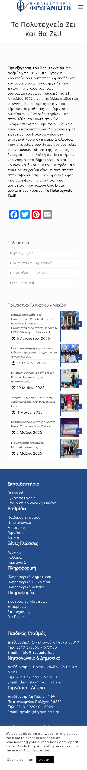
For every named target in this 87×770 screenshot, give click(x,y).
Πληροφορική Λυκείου (26, 586)
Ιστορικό (15, 492)
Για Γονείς (16, 616)
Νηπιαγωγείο (19, 522)
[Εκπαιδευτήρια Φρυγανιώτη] (43, 7)
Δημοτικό (16, 527)
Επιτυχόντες (19, 611)
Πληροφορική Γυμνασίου (29, 581)
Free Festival (22, 282)
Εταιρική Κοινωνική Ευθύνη (32, 502)
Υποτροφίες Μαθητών (28, 601)
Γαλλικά (15, 557)
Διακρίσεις (17, 606)
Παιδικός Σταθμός (24, 517)
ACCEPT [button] (45, 759)
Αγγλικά (14, 552)
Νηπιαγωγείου (22, 252)
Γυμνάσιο (16, 532)
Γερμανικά (17, 562)
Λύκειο (13, 537)
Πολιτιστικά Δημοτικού (31, 262)
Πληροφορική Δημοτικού (29, 576)
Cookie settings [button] (20, 759)
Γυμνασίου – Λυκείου (28, 272)
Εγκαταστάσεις (22, 497)
